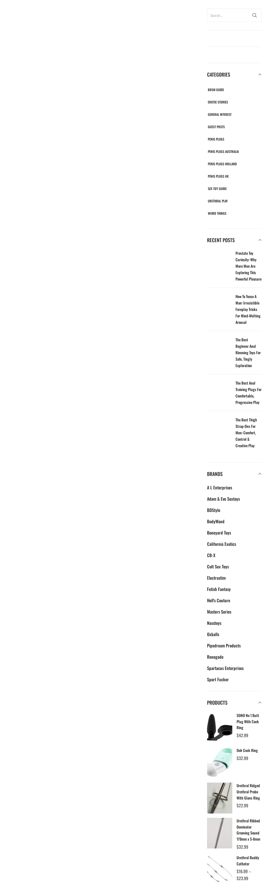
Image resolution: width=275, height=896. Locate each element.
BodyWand (216, 521)
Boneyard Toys (219, 532)
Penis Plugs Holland (222, 164)
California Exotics (221, 544)
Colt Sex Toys (218, 566)
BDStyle (213, 510)
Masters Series (219, 611)
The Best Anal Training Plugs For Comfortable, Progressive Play (249, 392)
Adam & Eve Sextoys (223, 499)
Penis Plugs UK (218, 176)
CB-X (211, 555)
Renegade (215, 657)
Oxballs (213, 634)
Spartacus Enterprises (225, 668)
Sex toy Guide (217, 188)
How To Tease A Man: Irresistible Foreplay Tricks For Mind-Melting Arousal (248, 309)
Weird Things (217, 213)
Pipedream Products (224, 645)
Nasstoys (214, 623)
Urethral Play (218, 201)
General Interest (219, 114)
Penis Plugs (216, 139)
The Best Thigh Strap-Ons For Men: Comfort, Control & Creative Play (246, 432)
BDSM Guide (216, 89)
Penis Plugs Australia (223, 151)
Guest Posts (216, 126)
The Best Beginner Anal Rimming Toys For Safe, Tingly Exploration (248, 352)
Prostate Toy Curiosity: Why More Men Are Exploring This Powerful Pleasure (249, 266)
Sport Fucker (218, 679)
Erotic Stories (218, 102)
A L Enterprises (219, 487)
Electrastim (216, 578)
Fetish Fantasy (219, 589)
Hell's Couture (218, 600)
